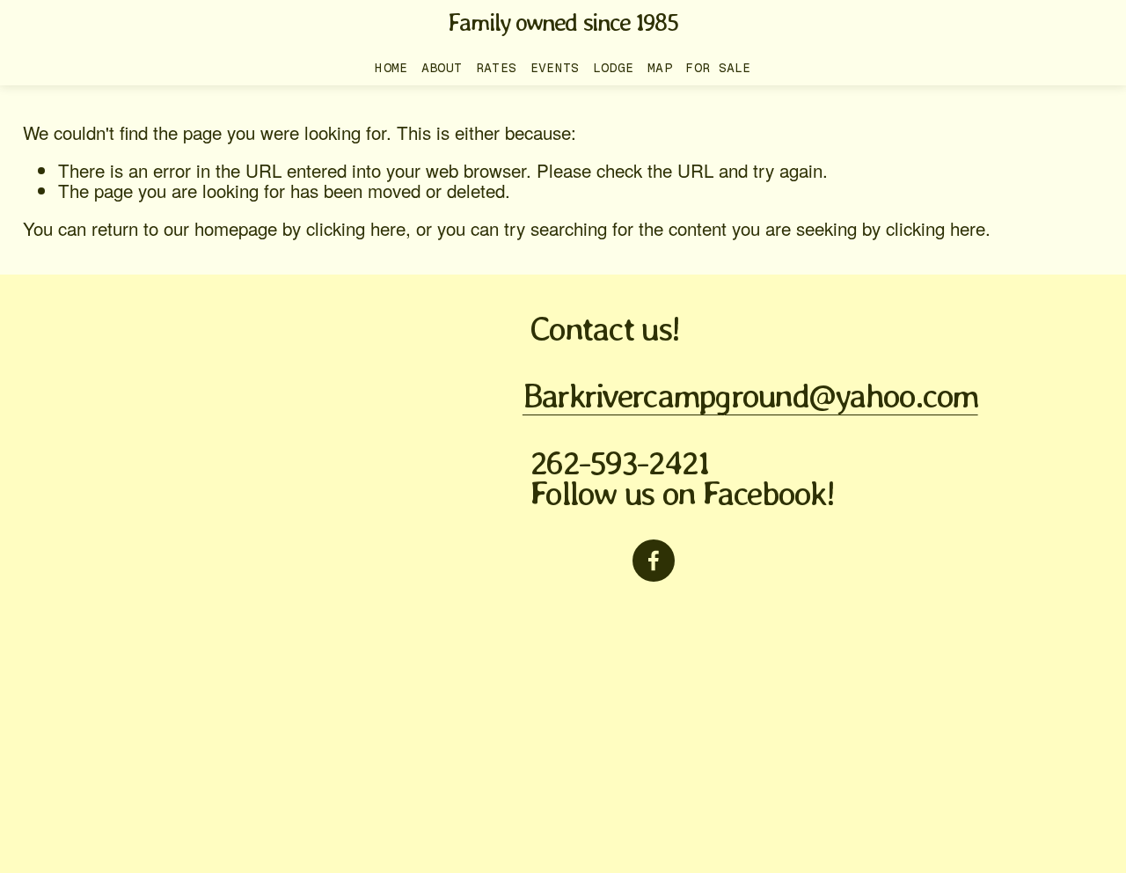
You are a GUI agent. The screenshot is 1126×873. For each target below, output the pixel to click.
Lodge (613, 68)
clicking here (356, 228)
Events (555, 68)
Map (659, 68)
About (442, 68)
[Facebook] (653, 560)
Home (391, 68)
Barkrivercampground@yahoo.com (750, 395)
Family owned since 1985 (562, 22)
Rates (496, 68)
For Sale (718, 68)
